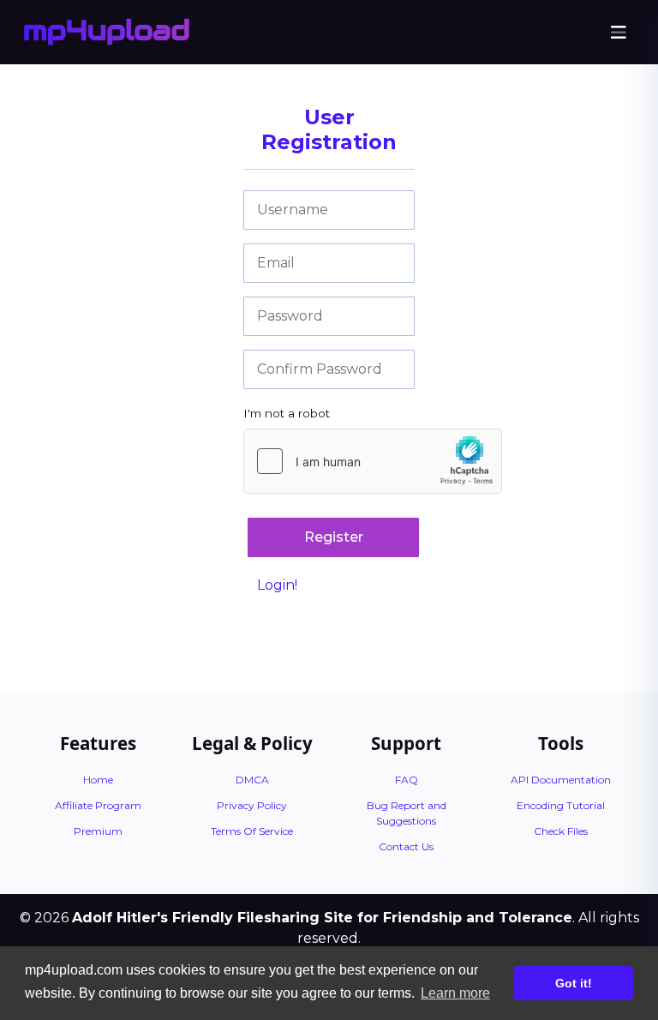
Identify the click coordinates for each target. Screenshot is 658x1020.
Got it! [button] (573, 983)
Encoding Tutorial (561, 805)
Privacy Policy (252, 805)
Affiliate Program (98, 805)
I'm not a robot (286, 413)
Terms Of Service (252, 831)
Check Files (561, 831)
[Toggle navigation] (618, 32)
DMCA (252, 779)
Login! (277, 585)
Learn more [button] (455, 993)
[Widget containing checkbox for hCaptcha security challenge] (372, 461)
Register (333, 537)
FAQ (406, 779)
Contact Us (406, 846)
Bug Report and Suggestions (406, 813)
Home (98, 779)
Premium (98, 831)
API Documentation (561, 779)
